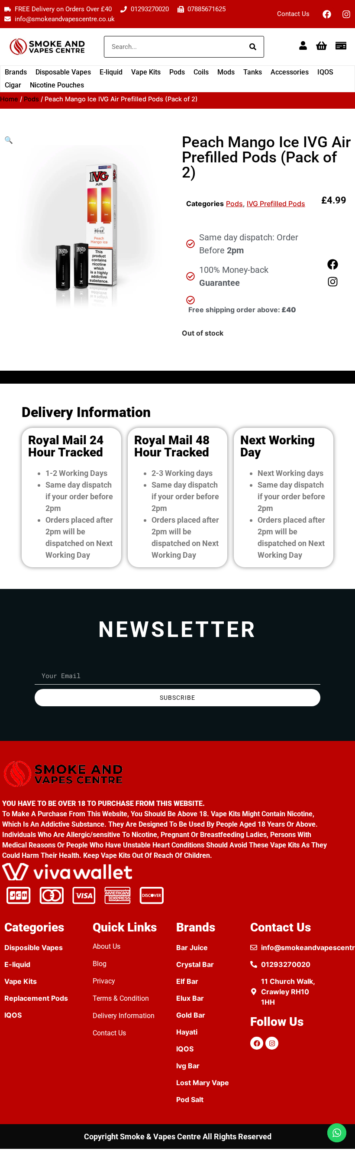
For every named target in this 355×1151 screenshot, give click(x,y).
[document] (177, 575)
